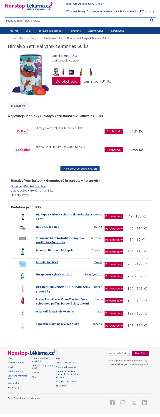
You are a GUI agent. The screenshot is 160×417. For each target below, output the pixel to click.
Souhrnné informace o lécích (104, 11)
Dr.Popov (96, 214)
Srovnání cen (18, 105)
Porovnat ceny (114, 216)
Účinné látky (130, 11)
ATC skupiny (147, 11)
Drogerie (76, 30)
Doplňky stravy (20, 195)
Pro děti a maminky (41, 190)
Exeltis (98, 262)
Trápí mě (13, 30)
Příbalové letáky (75, 11)
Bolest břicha (61, 385)
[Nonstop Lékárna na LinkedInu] (144, 403)
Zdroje (35, 377)
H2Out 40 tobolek (47, 227)
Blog (69, 3)
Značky (100, 3)
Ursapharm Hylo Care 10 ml (54, 274)
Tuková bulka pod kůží (65, 362)
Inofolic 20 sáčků (47, 262)
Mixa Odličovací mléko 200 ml (55, 311)
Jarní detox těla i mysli (65, 381)
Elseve (98, 299)
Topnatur (96, 324)
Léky (28, 30)
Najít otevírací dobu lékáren (80, 168)
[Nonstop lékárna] (29, 6)
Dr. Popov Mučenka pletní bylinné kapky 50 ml (63, 217)
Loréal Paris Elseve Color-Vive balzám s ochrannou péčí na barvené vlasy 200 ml (62, 301)
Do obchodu (66, 81)
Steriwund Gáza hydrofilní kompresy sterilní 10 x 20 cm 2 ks (60, 240)
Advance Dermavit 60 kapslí (54, 250)
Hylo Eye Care (93, 274)
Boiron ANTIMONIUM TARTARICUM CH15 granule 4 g (63, 289)
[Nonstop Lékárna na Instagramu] (123, 403)
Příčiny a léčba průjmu (65, 367)
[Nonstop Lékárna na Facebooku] (112, 403)
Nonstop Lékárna (17, 38)
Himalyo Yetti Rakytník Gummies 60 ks (88, 38)
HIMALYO (70, 56)
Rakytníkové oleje (53, 38)
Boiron (98, 287)
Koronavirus (117, 30)
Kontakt (35, 372)
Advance (97, 250)
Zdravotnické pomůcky (51, 30)
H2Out (98, 227)
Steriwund (96, 238)
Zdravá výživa (95, 30)
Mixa (99, 311)
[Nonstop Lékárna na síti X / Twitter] (134, 403)
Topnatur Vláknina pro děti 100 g (57, 324)
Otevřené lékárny (83, 3)
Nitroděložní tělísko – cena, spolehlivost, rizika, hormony (66, 374)
